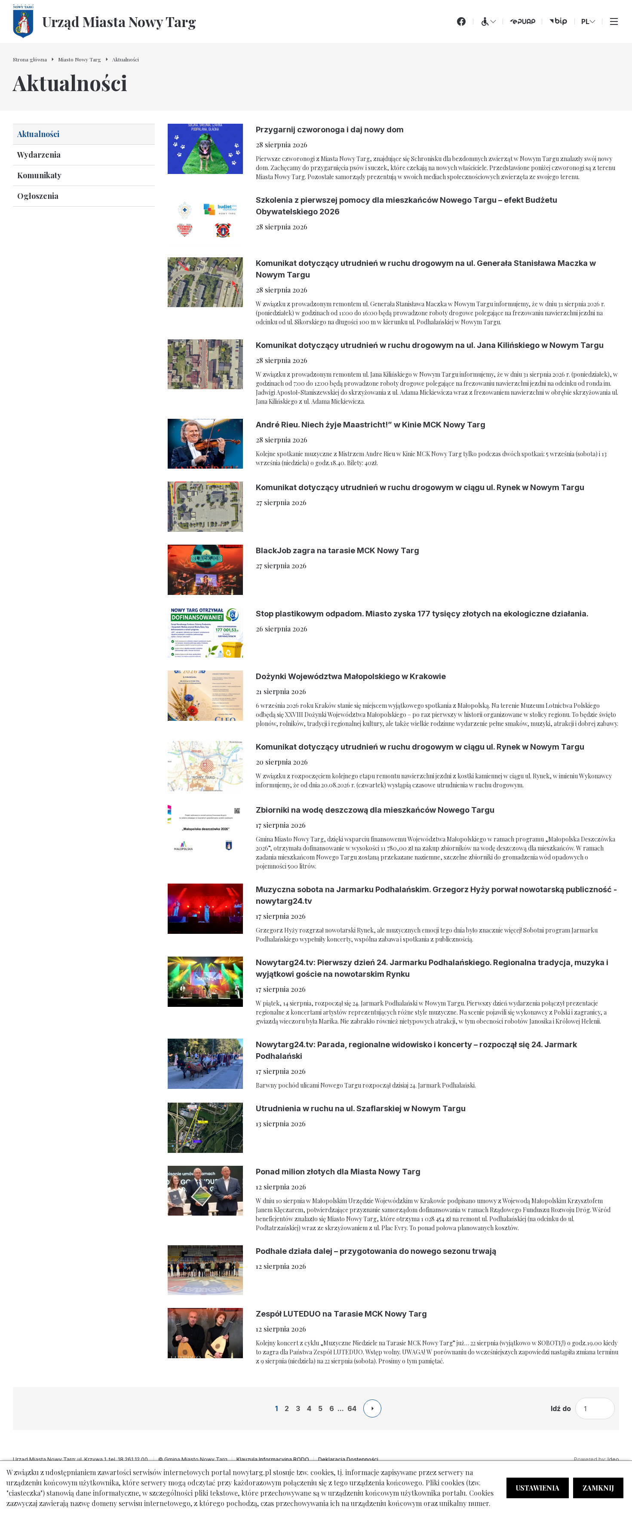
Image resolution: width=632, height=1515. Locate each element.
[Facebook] (461, 21)
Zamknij (598, 1487)
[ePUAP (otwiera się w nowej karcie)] (522, 21)
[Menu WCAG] (488, 21)
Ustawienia (537, 1487)
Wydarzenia (39, 154)
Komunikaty (39, 175)
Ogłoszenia (37, 196)
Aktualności (38, 134)
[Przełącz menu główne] (614, 21)
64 (351, 1408)
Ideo (613, 1459)
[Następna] (372, 1408)
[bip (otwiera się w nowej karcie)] (558, 21)
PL (585, 21)
